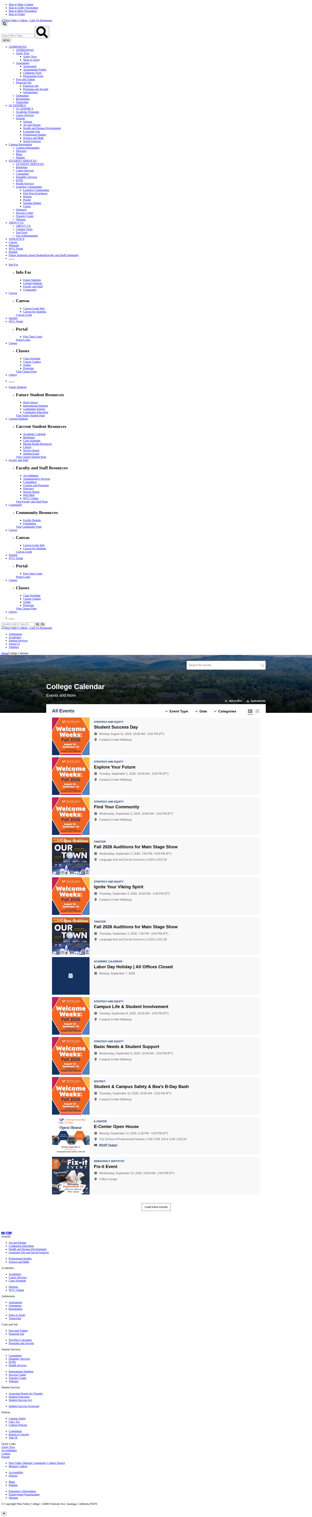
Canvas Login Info (34, 308)
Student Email (31, 453)
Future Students (32, 280)
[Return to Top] (3, 1514)
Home (4, 653)
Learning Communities (29, 186)
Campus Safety (17, 1418)
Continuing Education (35, 412)
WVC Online (30, 498)
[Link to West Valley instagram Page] (5, 1233)
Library (13, 374)
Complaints (15, 1431)
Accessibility (16, 1472)
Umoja (27, 206)
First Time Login (32, 336)
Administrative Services (36, 478)
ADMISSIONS (18, 46)
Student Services (18, 640)
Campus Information (20, 144)
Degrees (13, 1286)
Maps (19, 154)
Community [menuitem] (72, 255)
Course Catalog (32, 361)
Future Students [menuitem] (18, 255)
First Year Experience (35, 193)
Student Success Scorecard (24, 1406)
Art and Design (32, 124)
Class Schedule (31, 358)
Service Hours (31, 450)
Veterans (21, 219)
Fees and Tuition (25, 79)
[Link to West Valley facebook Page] (2, 1233)
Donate (5, 1456)
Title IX (13, 1437)
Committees (30, 482)
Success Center (24, 212)
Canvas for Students (34, 311)
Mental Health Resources (37, 443)
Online (27, 365)
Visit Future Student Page (30, 415)
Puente (27, 199)
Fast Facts (21, 232)
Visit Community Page (29, 526)
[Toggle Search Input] (4, 24)
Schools (20, 118)
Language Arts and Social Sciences (29, 1252)
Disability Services (26, 177)
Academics (15, 637)
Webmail (14, 245)
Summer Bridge (32, 203)
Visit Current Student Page (31, 456)
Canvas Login (24, 314)
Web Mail (28, 495)
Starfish (13, 251)
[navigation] (156, 9)
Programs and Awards (35, 89)
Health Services (25, 183)
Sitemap (13, 1497)
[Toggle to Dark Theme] (13, 259)
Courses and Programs (36, 485)
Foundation (29, 523)
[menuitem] (160, 74)
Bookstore (22, 167)
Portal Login (23, 339)
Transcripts (22, 102)
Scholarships (30, 92)
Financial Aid (23, 82)
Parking (20, 157)
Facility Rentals (32, 520)
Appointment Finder (34, 69)
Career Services (25, 115)
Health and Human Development (42, 128)
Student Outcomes (19, 1396)
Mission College (18, 1466)
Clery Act (14, 1421)
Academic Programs (27, 111)
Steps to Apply (31, 59)
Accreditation (30, 475)
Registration (23, 98)
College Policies (18, 1425)
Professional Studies (34, 134)
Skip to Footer (17, 14)
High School (30, 402)
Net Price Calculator (20, 1340)
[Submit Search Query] (42, 32)
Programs (28, 368)
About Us (14, 643)
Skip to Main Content (21, 4)
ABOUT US (16, 222)
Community (30, 289)
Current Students (32, 283)
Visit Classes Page (26, 371)
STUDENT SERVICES (23, 160)
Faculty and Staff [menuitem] (55, 255)
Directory (21, 151)
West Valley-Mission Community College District (37, 1463)
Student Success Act (20, 1400)
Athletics (14, 647)
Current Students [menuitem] (36, 255)
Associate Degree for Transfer (26, 1393)
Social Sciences (32, 141)
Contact (5, 1453)
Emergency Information (22, 1491)
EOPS (19, 180)
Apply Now (23, 53)
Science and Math (33, 137)
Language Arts (31, 131)
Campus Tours (24, 229)
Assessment (22, 63)
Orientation (22, 95)
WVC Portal (16, 248)
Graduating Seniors (34, 409)
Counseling (22, 173)
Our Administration (27, 235)
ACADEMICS (17, 105)
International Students (35, 405)
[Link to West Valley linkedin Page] (10, 1233)
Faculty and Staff (33, 286)
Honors (27, 196)
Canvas (13, 242)
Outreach (21, 209)
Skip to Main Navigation (23, 10)
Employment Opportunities (24, 1494)
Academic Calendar (34, 434)
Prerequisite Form (33, 76)
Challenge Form (32, 72)
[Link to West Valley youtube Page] (7, 1233)
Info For (13, 264)
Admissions (15, 634)
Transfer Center (25, 216)
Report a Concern (19, 1434)
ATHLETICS (16, 238)
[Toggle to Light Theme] (10, 259)
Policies (13, 1475)
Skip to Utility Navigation (23, 7)
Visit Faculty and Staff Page (32, 501)
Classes (13, 343)
